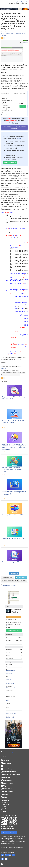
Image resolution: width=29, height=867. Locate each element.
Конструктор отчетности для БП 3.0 (13, 538)
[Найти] (26, 756)
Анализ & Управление (10, 769)
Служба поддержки (9, 815)
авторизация (12, 585)
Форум (5, 794)
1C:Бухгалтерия (9, 692)
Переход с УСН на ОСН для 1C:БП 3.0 (13, 515)
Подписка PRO (5, 804)
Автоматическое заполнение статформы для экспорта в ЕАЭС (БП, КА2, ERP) (14, 469)
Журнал (6, 760)
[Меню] (2, 2)
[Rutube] (6, 859)
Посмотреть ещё (14, 573)
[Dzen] (13, 855)
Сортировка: (9, 580)
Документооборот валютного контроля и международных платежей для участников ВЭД (14, 492)
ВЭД (13, 370)
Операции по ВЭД (10, 670)
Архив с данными (10, 683)
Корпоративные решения (11, 774)
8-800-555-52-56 (7, 827)
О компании (5, 800)
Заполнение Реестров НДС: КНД (12, 562)
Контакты (4, 811)
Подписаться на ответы (8, 577)
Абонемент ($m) (10, 717)
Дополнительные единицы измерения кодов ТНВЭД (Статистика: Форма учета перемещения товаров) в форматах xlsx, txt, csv (13, 21)
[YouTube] (2, 859)
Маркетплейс (7, 780)
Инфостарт (4, 368)
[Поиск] (5, 2)
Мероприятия (7, 786)
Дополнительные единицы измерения (10, 374)
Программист (9, 677)
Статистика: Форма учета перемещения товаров (13, 372)
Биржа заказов (8, 791)
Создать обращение (9, 832)
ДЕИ (17, 370)
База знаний (7, 763)
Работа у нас (5, 810)
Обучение (6, 777)
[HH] (9, 855)
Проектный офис (8, 783)
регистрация (5, 585)
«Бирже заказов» (10, 625)
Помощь (3, 808)
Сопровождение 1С (9, 771)
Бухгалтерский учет (11, 713)
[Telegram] (2, 855)
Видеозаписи (7, 788)
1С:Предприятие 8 (10, 687)
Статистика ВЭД (7, 370)
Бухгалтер (8, 679)
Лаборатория (7, 766)
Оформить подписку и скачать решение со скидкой (14, 127)
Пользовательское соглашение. (10, 841)
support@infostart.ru (7, 828)
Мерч (5, 797)
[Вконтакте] (6, 855)
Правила (3, 806)
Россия (7, 700)
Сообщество (5, 802)
